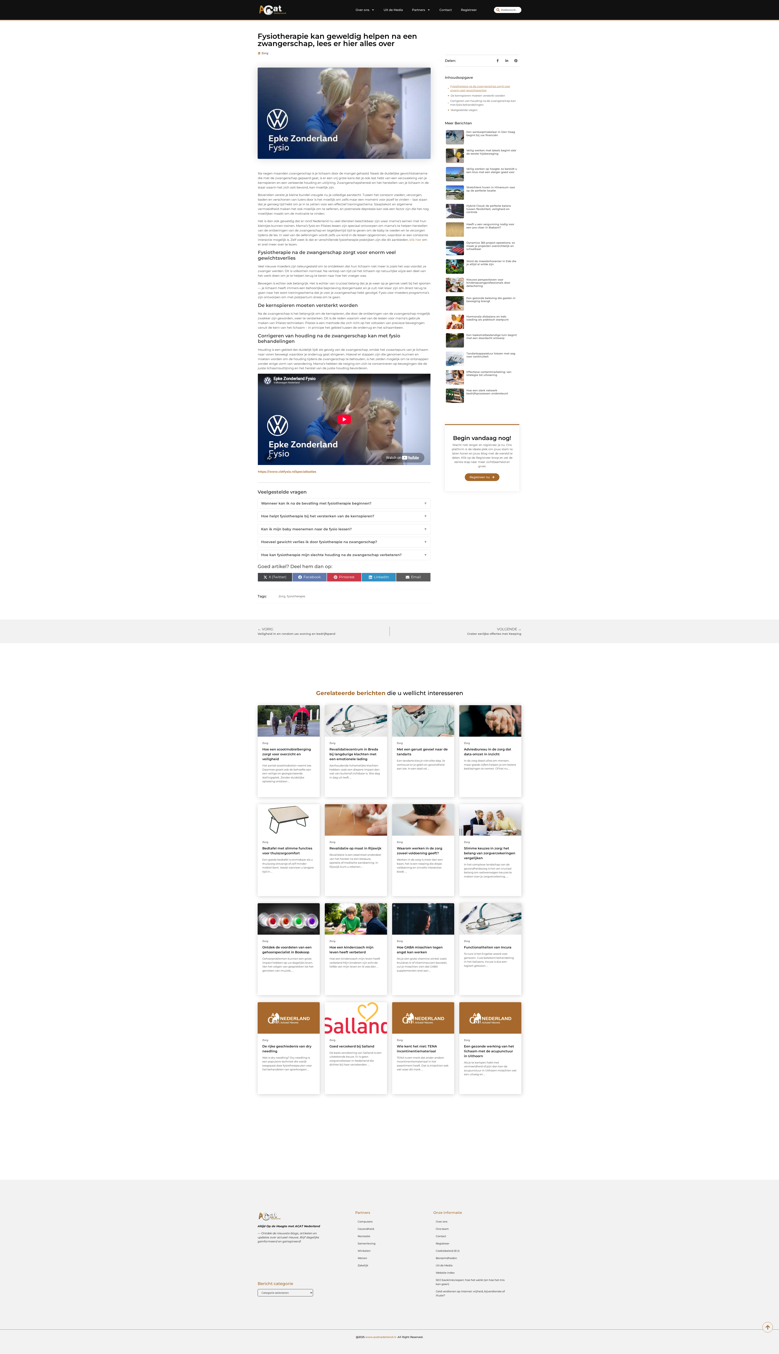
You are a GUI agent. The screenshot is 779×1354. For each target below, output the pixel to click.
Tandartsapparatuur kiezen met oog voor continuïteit (490, 355)
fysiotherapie (296, 596)
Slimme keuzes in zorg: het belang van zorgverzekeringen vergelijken (489, 853)
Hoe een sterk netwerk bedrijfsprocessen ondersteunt (487, 392)
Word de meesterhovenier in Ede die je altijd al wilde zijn (491, 262)
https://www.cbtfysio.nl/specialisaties (287, 472)
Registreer (469, 10)
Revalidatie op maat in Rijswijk (355, 848)
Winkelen (364, 1250)
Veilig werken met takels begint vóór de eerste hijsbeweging (491, 152)
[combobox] (507, 10)
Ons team (442, 1228)
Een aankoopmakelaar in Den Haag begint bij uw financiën (490, 133)
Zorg (264, 53)
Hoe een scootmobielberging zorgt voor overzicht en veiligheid (286, 754)
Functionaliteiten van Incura (487, 947)
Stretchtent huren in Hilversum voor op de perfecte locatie (490, 189)
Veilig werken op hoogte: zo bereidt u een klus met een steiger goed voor (491, 170)
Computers (365, 1221)
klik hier (415, 240)
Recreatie (364, 1236)
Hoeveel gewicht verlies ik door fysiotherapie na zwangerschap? (344, 542)
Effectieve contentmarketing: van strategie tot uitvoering (488, 373)
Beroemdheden (446, 1258)
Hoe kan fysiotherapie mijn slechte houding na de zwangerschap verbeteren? (344, 555)
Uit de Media (393, 10)
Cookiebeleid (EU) (447, 1250)
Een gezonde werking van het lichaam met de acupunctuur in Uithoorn (489, 1051)
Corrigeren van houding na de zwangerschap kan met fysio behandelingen (483, 103)
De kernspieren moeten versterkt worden (478, 95)
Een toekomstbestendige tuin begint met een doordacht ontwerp (491, 336)
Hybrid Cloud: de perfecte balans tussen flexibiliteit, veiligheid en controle (488, 209)
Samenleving (367, 1243)
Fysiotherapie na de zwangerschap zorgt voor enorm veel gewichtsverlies (480, 88)
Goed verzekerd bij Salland (351, 1046)
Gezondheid (366, 1228)
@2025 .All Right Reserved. (389, 1337)
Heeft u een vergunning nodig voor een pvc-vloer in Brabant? (490, 226)
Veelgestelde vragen (464, 110)
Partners (418, 10)
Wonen (362, 1258)
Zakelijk (363, 1265)
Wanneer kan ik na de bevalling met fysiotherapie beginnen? (344, 503)
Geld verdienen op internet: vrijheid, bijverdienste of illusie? (470, 1293)
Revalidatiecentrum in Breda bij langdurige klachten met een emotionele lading (353, 754)
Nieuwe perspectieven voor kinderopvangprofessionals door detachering (488, 282)
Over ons (362, 10)
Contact (445, 10)
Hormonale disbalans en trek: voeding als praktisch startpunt (487, 318)
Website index (445, 1272)
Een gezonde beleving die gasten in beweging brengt (490, 299)
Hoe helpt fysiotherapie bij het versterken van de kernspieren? (344, 516)
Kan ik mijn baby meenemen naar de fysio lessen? (344, 529)
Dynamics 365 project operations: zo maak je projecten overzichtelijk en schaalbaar (490, 246)
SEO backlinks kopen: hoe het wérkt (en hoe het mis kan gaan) (470, 1282)
